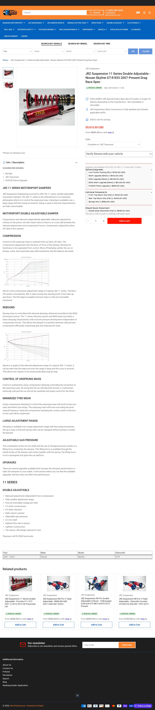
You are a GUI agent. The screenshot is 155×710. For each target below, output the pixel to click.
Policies (6, 672)
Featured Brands (46, 29)
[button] (138, 12)
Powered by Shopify (35, 706)
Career (24, 36)
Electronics (133, 23)
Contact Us (8, 668)
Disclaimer (7, 675)
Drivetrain (96, 23)
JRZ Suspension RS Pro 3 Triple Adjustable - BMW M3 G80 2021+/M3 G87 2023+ (57, 601)
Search (6, 678)
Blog (5, 682)
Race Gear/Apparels (68, 29)
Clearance (136, 29)
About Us (7, 665)
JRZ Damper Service (55, 23)
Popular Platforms (119, 29)
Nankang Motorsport (13, 23)
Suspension (87, 29)
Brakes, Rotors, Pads (77, 23)
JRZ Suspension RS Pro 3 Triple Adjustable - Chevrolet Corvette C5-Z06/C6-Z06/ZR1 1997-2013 (134, 601)
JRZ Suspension (35, 23)
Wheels (101, 29)
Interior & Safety (25, 29)
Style (87, 139)
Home (5, 60)
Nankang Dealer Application (15, 685)
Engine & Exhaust (114, 23)
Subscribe (127, 645)
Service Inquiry (11, 36)
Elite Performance (17, 706)
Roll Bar (8, 29)
